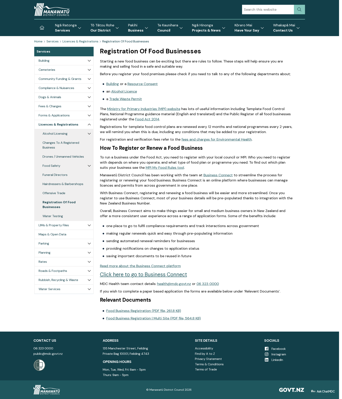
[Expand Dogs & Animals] (89, 97)
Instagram (278, 354)
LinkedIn (277, 360)
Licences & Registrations (80, 41)
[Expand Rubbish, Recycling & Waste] (89, 280)
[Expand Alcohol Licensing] (89, 133)
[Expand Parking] (89, 243)
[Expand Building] (89, 60)
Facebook (278, 349)
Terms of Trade (206, 369)
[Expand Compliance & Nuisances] (89, 88)
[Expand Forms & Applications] (89, 115)
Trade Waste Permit (125, 99)
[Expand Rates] (89, 261)
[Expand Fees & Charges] (89, 106)
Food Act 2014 (147, 119)
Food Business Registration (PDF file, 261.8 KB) (143, 310)
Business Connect (218, 175)
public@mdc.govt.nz (48, 354)
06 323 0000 (208, 283)
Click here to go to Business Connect (143, 274)
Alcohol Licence (124, 91)
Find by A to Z (205, 354)
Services (53, 41)
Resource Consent (142, 84)
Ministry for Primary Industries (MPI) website (143, 108)
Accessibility (204, 348)
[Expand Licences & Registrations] (89, 124)
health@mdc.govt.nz (174, 283)
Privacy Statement (208, 359)
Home (38, 41)
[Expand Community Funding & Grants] (89, 79)
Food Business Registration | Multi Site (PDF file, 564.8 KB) (153, 318)
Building (112, 84)
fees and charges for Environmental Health (216, 139)
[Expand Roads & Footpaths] (89, 271)
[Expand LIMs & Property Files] (89, 225)
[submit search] (299, 9)
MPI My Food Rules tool (165, 167)
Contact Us (44, 340)
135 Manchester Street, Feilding (125, 348)
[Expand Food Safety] (89, 165)
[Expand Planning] (89, 252)
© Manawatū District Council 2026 (169, 389)
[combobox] (268, 9)
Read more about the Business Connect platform (140, 266)
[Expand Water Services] (89, 289)
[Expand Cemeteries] (89, 69)
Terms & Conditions (209, 364)
